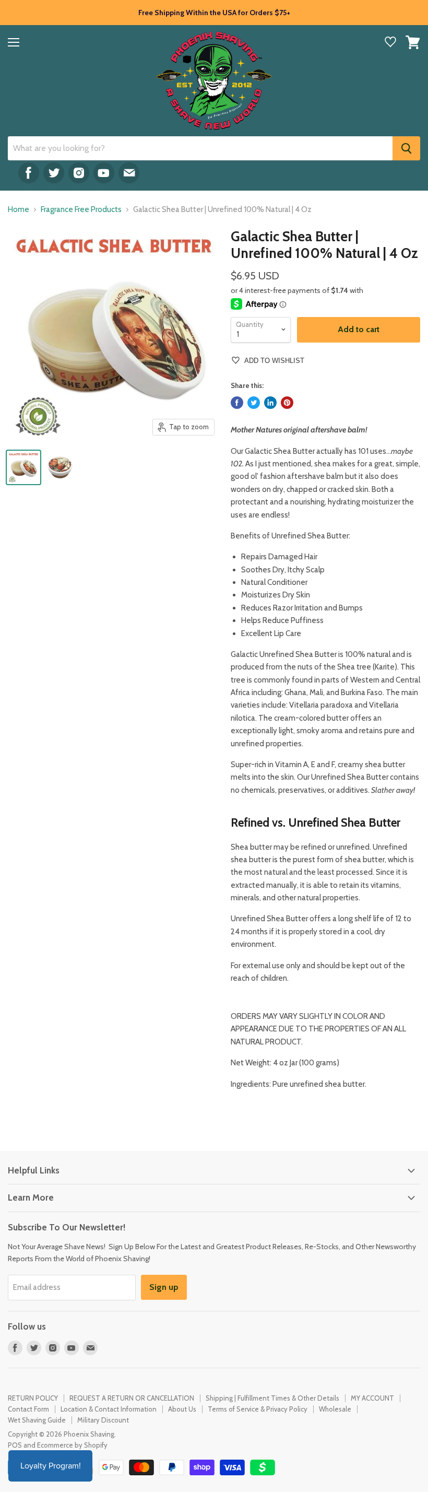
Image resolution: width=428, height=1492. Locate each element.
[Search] (406, 148)
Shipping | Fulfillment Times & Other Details (272, 1398)
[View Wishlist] (390, 43)
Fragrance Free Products (81, 209)
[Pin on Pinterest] (287, 402)
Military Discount (103, 1420)
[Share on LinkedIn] (270, 402)
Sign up (164, 1287)
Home (18, 209)
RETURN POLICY (33, 1398)
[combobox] (200, 148)
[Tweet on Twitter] (253, 402)
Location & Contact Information (109, 1409)
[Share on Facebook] (237, 402)
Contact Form (28, 1409)
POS (15, 1445)
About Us (182, 1409)
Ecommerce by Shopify (72, 1445)
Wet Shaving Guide (37, 1420)
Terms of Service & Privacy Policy (257, 1409)
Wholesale (335, 1409)
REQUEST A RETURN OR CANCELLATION (131, 1398)
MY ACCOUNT (372, 1398)
